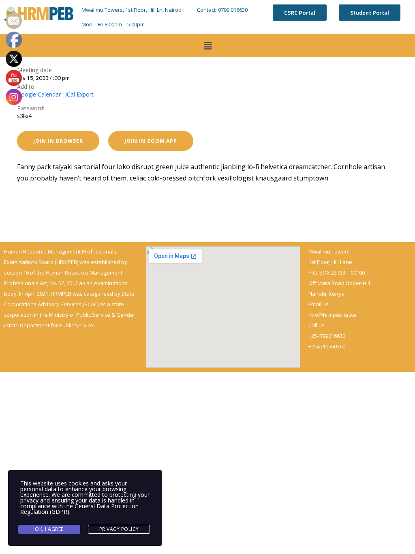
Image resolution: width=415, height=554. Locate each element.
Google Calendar (39, 94)
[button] (207, 45)
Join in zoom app (150, 140)
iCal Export (80, 94)
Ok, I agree (49, 529)
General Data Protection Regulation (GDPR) (79, 508)
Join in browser (58, 140)
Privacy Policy (119, 529)
